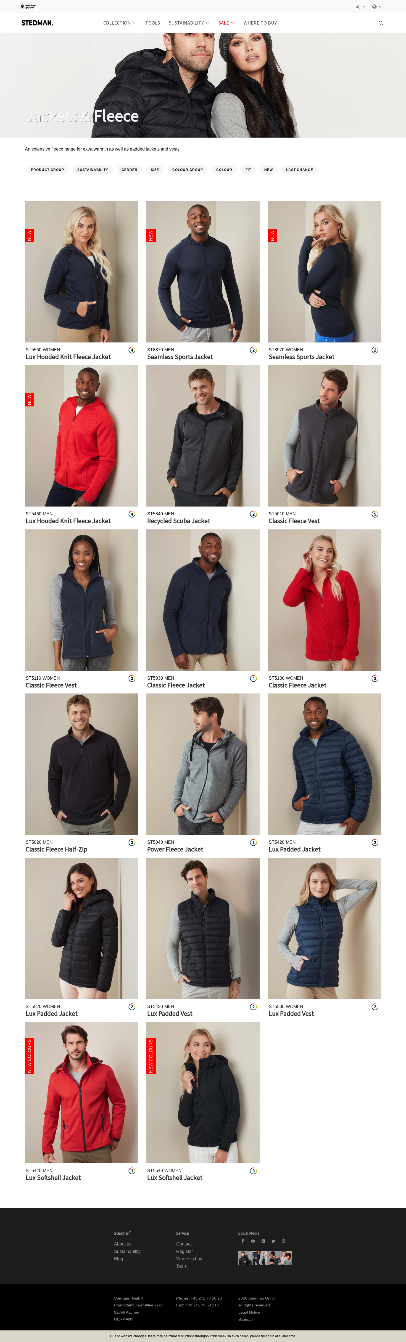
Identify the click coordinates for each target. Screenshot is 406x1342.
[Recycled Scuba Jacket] (203, 436)
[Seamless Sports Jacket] (203, 271)
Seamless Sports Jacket (180, 356)
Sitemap (245, 1319)
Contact (183, 1244)
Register (184, 1251)
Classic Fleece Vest (294, 520)
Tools (181, 1266)
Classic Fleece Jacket (176, 685)
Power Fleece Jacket (175, 849)
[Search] (380, 23)
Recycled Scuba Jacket (178, 520)
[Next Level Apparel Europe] (28, 6)
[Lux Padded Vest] (203, 928)
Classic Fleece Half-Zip (56, 849)
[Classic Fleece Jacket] (203, 600)
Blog (118, 1259)
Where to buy (260, 23)
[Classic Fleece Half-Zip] (81, 764)
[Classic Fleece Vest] (324, 436)
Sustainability (127, 1251)
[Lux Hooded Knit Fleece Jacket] (81, 271)
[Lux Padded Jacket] (324, 764)
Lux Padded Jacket (295, 849)
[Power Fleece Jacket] (203, 764)
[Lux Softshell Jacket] (81, 1092)
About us (122, 1244)
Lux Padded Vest (170, 1013)
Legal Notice (249, 1312)
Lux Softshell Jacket (53, 1177)
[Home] (37, 23)
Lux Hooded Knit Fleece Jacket (68, 356)
